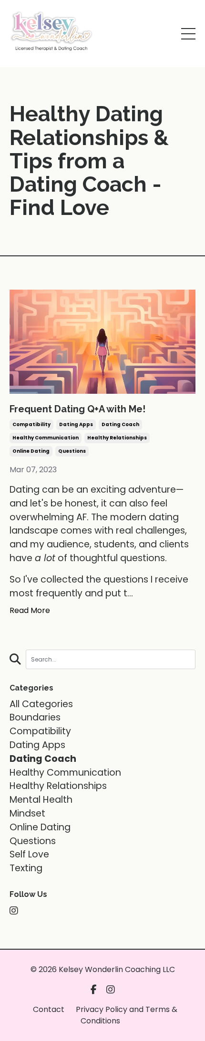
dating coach (120, 424)
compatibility (31, 424)
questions (72, 451)
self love (29, 854)
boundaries (35, 717)
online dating (31, 451)
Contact (48, 1009)
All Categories (41, 704)
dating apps (76, 424)
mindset (27, 813)
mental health (41, 799)
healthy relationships (117, 437)
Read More (30, 610)
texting (26, 868)
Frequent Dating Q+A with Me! (77, 409)
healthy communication (45, 437)
